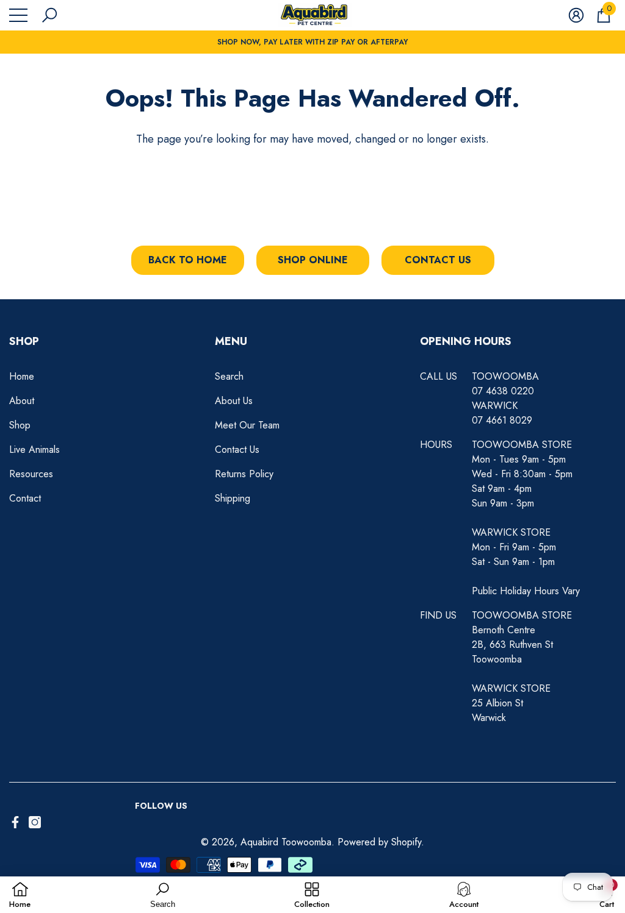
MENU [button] (231, 341)
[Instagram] (35, 822)
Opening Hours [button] (465, 341)
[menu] (18, 15)
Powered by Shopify (379, 842)
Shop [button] (24, 341)
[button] (49, 15)
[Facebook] (15, 822)
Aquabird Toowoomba (285, 842)
